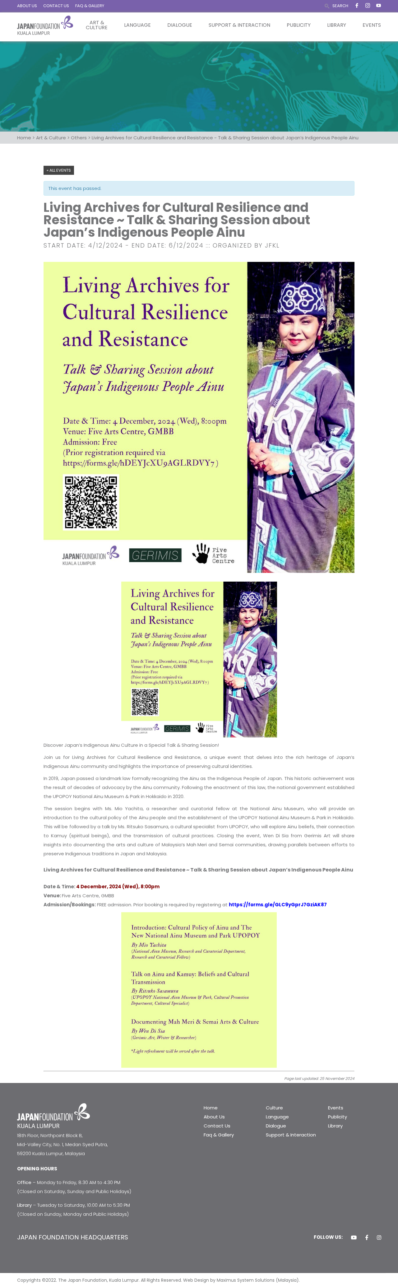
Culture (274, 1107)
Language (137, 25)
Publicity (299, 25)
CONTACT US (56, 6)
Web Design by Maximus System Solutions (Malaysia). (241, 1280)
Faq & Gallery (219, 1134)
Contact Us (217, 1125)
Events (372, 25)
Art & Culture (97, 25)
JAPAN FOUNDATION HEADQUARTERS (72, 1237)
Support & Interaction (239, 25)
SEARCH (340, 6)
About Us (214, 1116)
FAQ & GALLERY (89, 6)
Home (211, 1107)
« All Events (59, 170)
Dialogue (179, 25)
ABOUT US (27, 6)
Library (336, 25)
